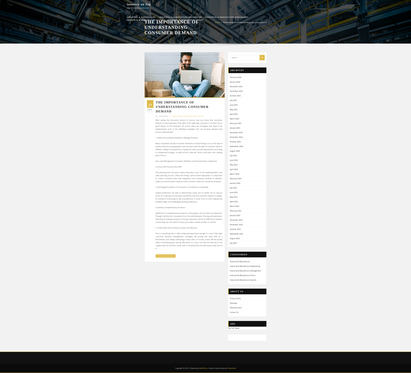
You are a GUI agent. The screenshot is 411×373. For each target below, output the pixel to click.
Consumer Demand (165, 256)
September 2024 (236, 146)
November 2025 (236, 91)
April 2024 (234, 169)
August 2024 (235, 151)
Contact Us (234, 312)
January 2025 (235, 128)
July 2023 (233, 188)
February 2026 (235, 77)
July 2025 (233, 100)
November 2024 (236, 137)
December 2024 (236, 132)
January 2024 (235, 183)
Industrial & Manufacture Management (226, 17)
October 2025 (235, 96)
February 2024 (235, 178)
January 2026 (235, 82)
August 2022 (235, 238)
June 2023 (234, 192)
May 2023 (233, 197)
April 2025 (234, 114)
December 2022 (236, 220)
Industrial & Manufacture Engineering (180, 17)
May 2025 (233, 109)
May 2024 (233, 165)
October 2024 (235, 142)
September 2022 (236, 234)
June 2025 (234, 105)
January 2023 (235, 215)
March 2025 (234, 119)
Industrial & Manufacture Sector (145, 20)
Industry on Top (139, 4)
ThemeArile (231, 368)
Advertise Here (236, 308)
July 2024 (233, 155)
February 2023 (235, 211)
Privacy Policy (235, 298)
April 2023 (234, 201)
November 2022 (236, 224)
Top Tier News (233, 328)
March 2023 (234, 206)
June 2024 (234, 160)
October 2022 (235, 229)
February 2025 (235, 123)
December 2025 (236, 86)
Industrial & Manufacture (141, 17)
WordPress (203, 368)
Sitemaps (233, 303)
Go (262, 57)
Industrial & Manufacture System (185, 20)
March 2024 (234, 174)
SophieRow (162, 116)
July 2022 (233, 243)
